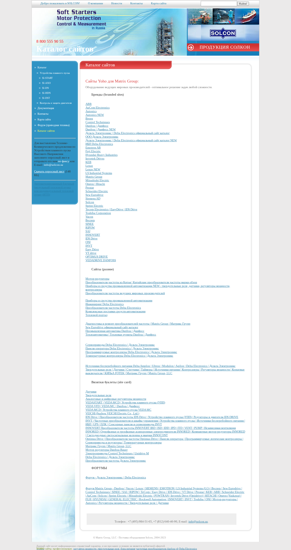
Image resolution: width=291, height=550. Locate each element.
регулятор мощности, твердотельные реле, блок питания (104, 548)
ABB (88, 104)
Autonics (91, 111)
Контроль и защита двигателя (56, 103)
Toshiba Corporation (98, 213)
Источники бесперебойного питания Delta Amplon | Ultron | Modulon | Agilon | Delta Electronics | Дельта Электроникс (160, 366)
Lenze (89, 165)
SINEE (89, 224)
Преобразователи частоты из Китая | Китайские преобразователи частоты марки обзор (141, 282)
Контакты (136, 3)
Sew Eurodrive (94, 195)
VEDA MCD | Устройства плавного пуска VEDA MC (118, 409)
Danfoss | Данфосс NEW (100, 129)
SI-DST (46, 98)
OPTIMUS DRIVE (96, 256)
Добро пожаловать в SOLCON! (60, 3)
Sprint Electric (94, 205)
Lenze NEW (92, 169)
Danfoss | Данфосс (96, 125)
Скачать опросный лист (49, 171)
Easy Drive (92, 249)
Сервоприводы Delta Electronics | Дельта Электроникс (120, 344)
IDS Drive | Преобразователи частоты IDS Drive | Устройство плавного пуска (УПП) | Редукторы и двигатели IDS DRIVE (161, 417)
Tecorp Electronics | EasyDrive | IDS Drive (111, 209)
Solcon (89, 202)
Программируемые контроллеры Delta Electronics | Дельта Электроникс (131, 352)
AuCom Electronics (97, 107)
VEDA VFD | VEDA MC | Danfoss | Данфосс (112, 406)
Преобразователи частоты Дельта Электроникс (115, 460)
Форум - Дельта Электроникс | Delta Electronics (115, 477)
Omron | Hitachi (95, 184)
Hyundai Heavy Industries (101, 155)
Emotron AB (93, 147)
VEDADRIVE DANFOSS (100, 260)
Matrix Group (93, 176)
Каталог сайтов (46, 130)
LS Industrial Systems (98, 173)
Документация (46, 108)
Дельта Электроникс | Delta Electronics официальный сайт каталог (127, 133)
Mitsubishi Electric (97, 180)
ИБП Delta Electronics (99, 144)
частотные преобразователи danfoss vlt (157, 548)
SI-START (47, 78)
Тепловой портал (96, 315)
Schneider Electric (96, 191)
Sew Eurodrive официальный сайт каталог (111, 327)
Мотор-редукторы (97, 278)
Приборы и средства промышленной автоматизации (118, 300)
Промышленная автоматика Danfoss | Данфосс (114, 331)
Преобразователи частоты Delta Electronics (113, 307)
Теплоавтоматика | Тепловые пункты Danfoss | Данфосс (120, 334)
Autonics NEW (94, 115)
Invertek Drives (94, 158)
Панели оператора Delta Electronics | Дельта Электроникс (122, 348)
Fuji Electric (93, 151)
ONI (87, 242)
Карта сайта (158, 3)
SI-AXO (46, 83)
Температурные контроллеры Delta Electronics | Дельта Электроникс (129, 355)
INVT (88, 245)
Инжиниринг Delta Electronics (104, 304)
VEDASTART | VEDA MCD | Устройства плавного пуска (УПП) (125, 402)
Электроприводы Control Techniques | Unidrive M (117, 453)
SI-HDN (46, 93)
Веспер (90, 220)
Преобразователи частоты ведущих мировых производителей (125, 293)
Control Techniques (97, 122)
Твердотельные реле (98, 395)
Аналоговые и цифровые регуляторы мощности (115, 399)
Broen (89, 118)
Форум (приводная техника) (54, 125)
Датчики (90, 391)
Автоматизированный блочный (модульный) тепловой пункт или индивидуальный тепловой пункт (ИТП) (54, 189)
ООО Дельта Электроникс (101, 136)
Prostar (89, 187)
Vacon (89, 216)
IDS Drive (91, 238)
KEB (88, 162)
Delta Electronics (188, 548)
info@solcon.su (198, 521)
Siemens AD (92, 198)
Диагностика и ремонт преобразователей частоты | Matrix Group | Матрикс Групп (137, 323)
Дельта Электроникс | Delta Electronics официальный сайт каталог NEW (131, 140)
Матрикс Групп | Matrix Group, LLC (108, 446)
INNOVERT (92, 234)
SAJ (87, 231)
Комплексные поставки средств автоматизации (115, 311)
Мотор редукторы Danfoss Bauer (106, 449)
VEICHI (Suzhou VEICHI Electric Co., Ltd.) (112, 413)
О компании (95, 3)
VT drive (90, 253)
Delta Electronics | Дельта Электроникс (110, 457)
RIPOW (90, 227)
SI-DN (45, 88)
